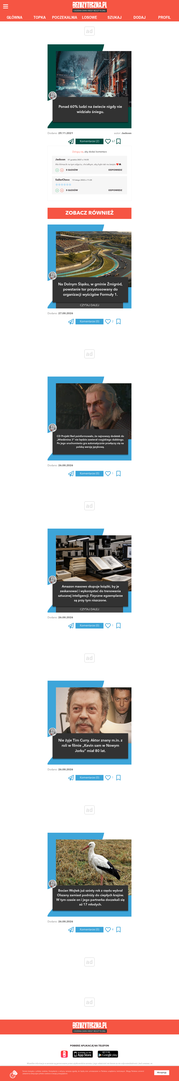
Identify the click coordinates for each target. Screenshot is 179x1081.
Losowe (89, 17)
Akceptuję (161, 1073)
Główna (14, 17)
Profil (164, 17)
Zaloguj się (77, 152)
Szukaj (115, 17)
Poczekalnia (64, 17)
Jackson (126, 133)
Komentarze (89, 141)
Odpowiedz (115, 170)
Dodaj (139, 17)
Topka (39, 17)
